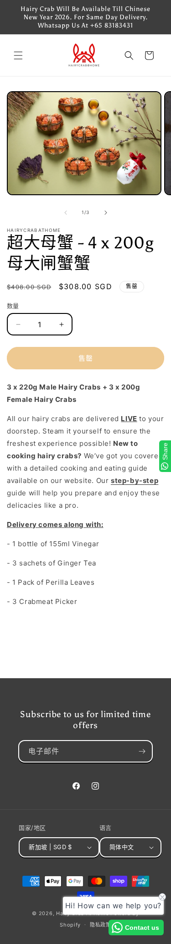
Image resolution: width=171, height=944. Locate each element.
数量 (13, 305)
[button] (18, 55)
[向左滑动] (66, 213)
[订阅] (142, 751)
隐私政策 (100, 925)
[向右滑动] (106, 213)
